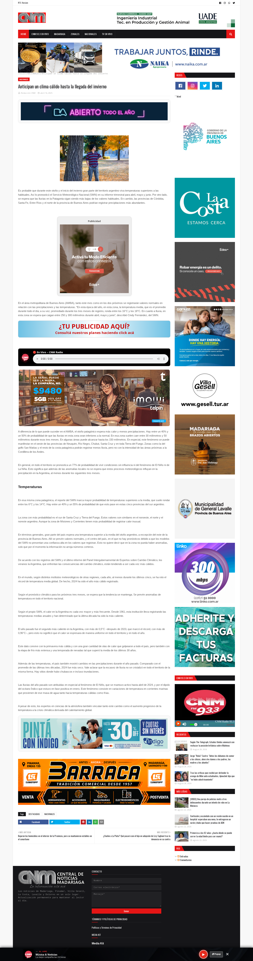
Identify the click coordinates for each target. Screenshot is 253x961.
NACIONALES (33, 74)
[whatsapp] (229, 3)
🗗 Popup (216, 954)
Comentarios (186, 860)
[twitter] (233, 3)
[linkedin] (217, 86)
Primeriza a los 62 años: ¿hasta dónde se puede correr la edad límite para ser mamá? (211, 834)
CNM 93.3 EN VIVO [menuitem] (40, 34)
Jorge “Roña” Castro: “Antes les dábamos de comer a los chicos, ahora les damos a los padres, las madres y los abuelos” (212, 759)
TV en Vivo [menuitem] (107, 34)
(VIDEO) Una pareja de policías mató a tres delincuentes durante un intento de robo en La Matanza (210, 802)
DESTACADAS (34, 814)
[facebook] (220, 3)
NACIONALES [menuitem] (91, 34)
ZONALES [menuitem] (75, 34)
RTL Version (23, 2)
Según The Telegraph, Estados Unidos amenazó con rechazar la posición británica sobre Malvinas (212, 743)
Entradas (184, 856)
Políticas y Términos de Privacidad (107, 927)
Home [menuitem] (23, 34)
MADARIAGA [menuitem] (59, 34)
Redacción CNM (28, 93)
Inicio (21, 74)
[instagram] (224, 3)
